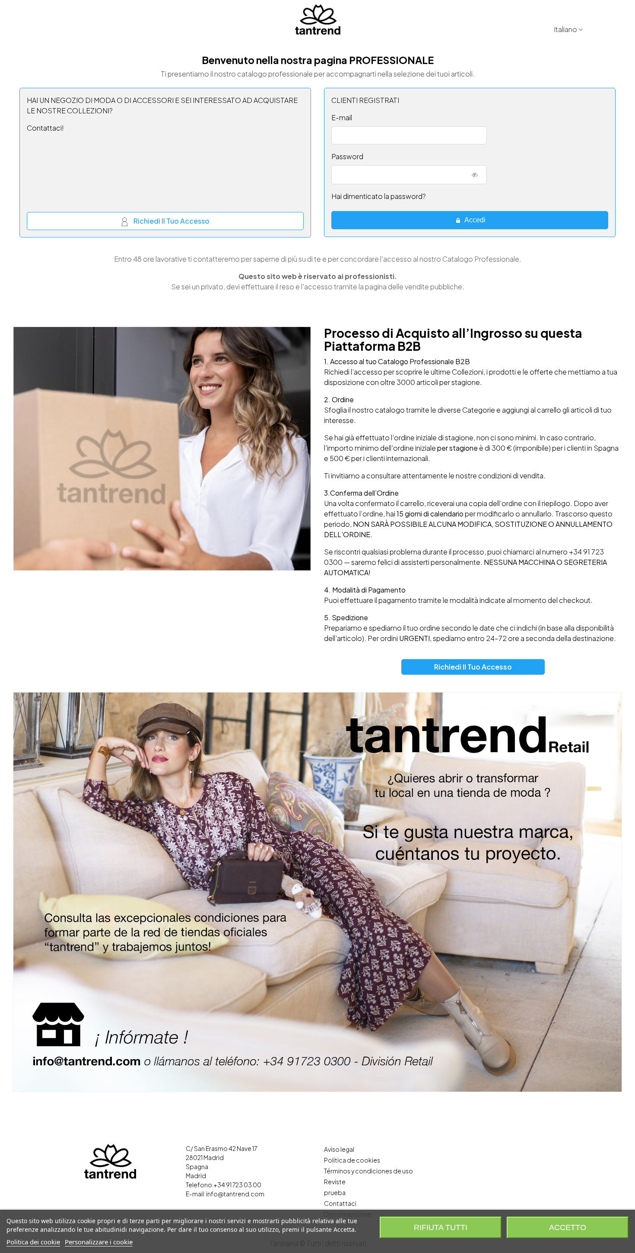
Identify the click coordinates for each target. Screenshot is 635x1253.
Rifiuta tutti (440, 1227)
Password (347, 156)
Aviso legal (339, 1149)
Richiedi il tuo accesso (171, 221)
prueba (335, 1192)
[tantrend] (317, 19)
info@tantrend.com (235, 1194)
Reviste (335, 1182)
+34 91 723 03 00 (237, 1185)
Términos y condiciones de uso (368, 1171)
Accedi (474, 220)
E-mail (341, 117)
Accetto (567, 1227)
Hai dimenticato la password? (378, 196)
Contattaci (340, 1203)
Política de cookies (352, 1160)
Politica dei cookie (33, 1241)
